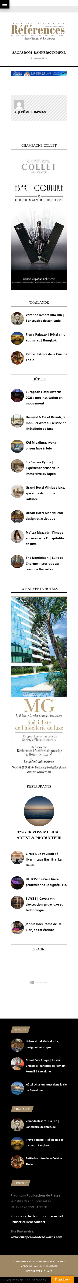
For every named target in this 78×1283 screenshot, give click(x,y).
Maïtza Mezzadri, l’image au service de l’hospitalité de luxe (45, 538)
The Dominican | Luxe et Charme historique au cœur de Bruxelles (44, 563)
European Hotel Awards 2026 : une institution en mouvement (44, 397)
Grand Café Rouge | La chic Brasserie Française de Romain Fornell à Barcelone (46, 1065)
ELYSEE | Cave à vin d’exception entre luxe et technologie (44, 904)
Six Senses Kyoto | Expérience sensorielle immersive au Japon (42, 468)
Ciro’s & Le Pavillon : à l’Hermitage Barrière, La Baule (44, 859)
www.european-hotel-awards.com (36, 1237)
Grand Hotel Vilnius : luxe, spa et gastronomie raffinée (45, 493)
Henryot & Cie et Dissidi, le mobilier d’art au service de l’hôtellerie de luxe (46, 423)
